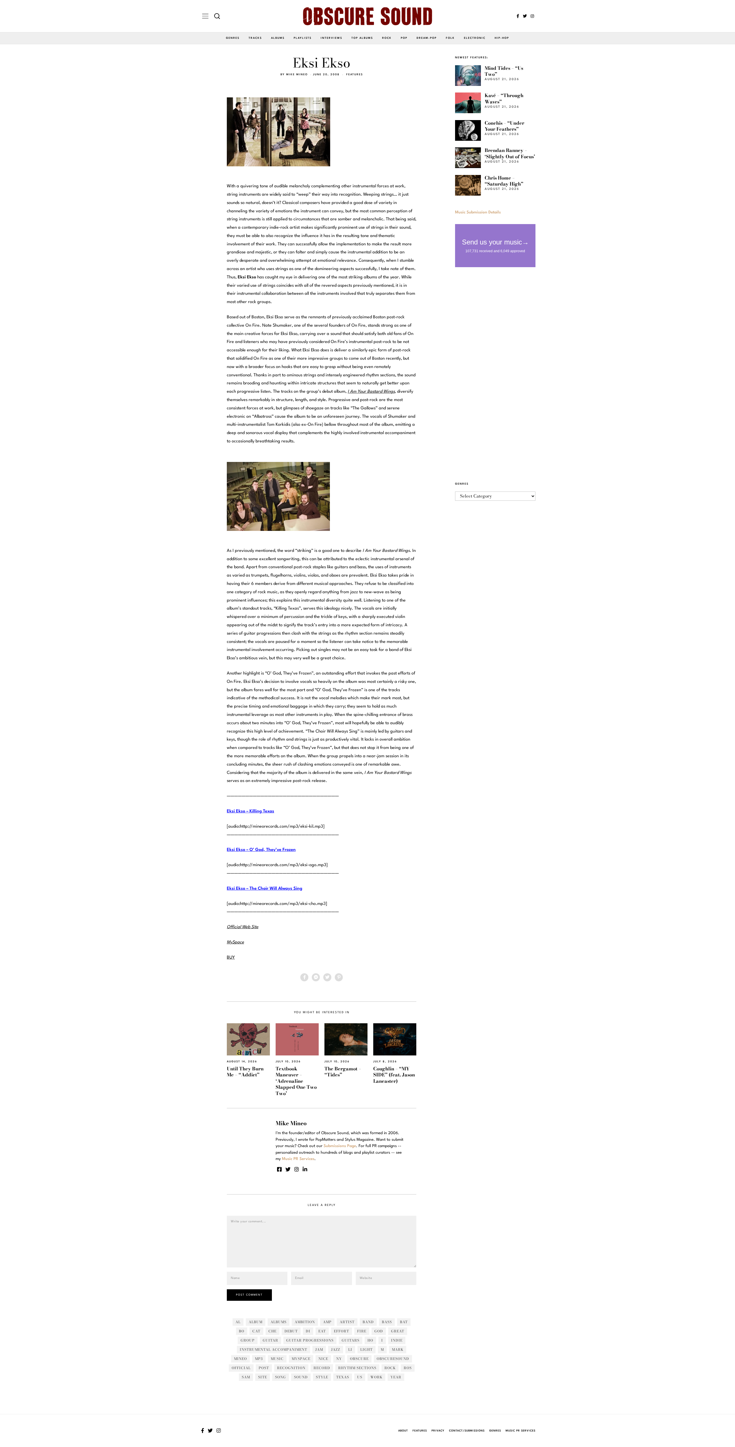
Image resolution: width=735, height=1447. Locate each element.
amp (327, 1322)
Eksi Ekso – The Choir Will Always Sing (264, 889)
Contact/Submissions (467, 1430)
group (248, 1340)
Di (308, 1331)
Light (366, 1349)
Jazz (335, 1349)
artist (347, 1322)
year (395, 1377)
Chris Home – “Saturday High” (504, 181)
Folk (450, 38)
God (378, 1331)
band (368, 1322)
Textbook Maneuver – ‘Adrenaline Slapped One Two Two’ (296, 1081)
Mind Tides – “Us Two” (504, 71)
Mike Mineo (297, 74)
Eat (322, 1331)
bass (387, 1322)
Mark (397, 1349)
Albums (278, 38)
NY (339, 1358)
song (280, 1377)
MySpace (301, 1358)
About (403, 1430)
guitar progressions (310, 1340)
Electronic (475, 38)
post (264, 1368)
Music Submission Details (478, 212)
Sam (246, 1377)
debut (291, 1331)
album (255, 1322)
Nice (323, 1358)
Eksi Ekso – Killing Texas (250, 811)
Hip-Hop (502, 38)
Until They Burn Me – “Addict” (245, 1071)
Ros (408, 1368)
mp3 (259, 1358)
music (277, 1358)
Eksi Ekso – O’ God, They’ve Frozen (261, 850)
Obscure (359, 1358)
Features (354, 74)
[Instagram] (532, 16)
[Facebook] (518, 16)
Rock (387, 38)
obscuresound (393, 1358)
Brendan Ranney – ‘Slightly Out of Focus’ (510, 153)
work (376, 1377)
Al (238, 1322)
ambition (305, 1322)
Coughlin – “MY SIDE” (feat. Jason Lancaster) (394, 1075)
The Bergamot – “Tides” (342, 1071)
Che (272, 1331)
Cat (256, 1331)
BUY (231, 957)
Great (397, 1331)
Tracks (255, 38)
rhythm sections (357, 1368)
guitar (270, 1340)
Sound (301, 1377)
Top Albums (362, 38)
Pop (404, 38)
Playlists (303, 38)
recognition (291, 1368)
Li (350, 1349)
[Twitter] (524, 16)
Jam (319, 1349)
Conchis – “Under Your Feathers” (504, 126)
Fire (361, 1331)
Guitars (350, 1340)
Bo (241, 1331)
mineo (240, 1358)
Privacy (438, 1430)
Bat (404, 1322)
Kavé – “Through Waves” (504, 98)
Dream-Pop (427, 38)
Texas (342, 1377)
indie (397, 1340)
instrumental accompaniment (273, 1349)
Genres (232, 38)
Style (322, 1377)
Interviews (331, 38)
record (322, 1368)
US (359, 1377)
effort (341, 1331)
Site (262, 1377)
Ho (370, 1340)
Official (241, 1368)
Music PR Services (520, 1430)
